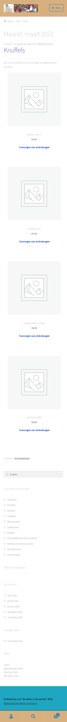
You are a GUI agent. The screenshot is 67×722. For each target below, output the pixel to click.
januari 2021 (13, 606)
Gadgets (11, 515)
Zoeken (33, 716)
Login (6, 664)
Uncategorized (21, 458)
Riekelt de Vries (45, 43)
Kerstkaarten (14, 549)
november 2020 (14, 617)
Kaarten (11, 510)
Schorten (12, 499)
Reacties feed (11, 671)
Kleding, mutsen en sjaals (20, 543)
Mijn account (11, 716)
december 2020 (14, 611)
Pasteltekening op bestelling (21, 537)
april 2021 (12, 595)
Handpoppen (13, 554)
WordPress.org (11, 675)
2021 (18, 21)
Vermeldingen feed (13, 668)
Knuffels (14, 50)
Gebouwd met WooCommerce (20, 703)
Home (10, 21)
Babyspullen (13, 521)
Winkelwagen (52, 713)
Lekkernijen (13, 527)
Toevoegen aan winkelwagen (34, 147)
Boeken (11, 532)
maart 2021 (13, 600)
